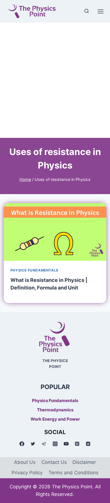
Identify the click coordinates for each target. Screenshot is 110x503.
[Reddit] (88, 444)
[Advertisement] (55, 80)
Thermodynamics (55, 409)
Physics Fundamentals (34, 270)
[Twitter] (33, 444)
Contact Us (54, 462)
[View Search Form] (87, 11)
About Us (25, 462)
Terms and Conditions (73, 472)
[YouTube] (66, 444)
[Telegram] (44, 444)
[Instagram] (55, 444)
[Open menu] (100, 11)
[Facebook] (22, 444)
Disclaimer (84, 462)
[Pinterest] (77, 444)
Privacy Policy (27, 472)
